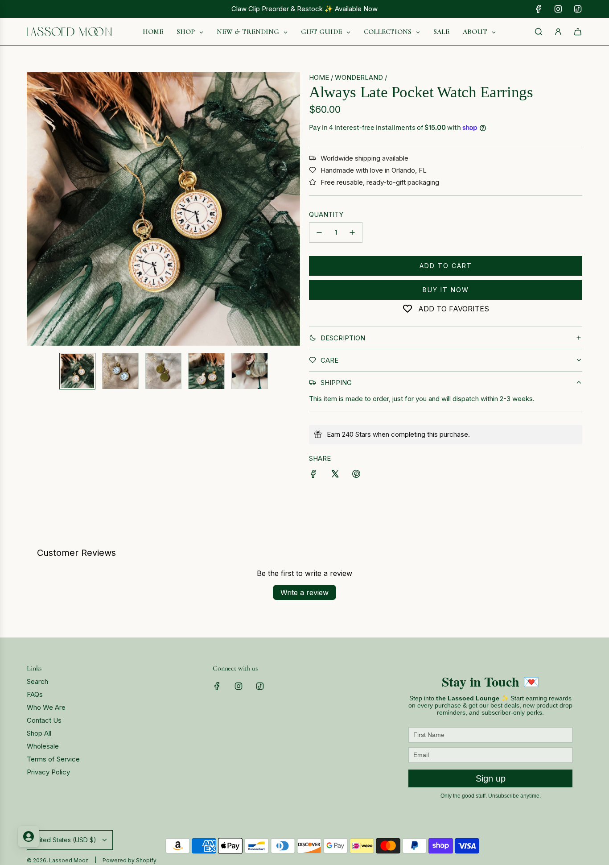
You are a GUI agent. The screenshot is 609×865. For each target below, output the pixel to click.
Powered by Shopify (129, 860)
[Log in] (558, 31)
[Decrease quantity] (319, 232)
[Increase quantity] (352, 232)
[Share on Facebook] (313, 475)
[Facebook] (538, 8)
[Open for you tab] (28, 836)
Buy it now (446, 290)
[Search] (538, 31)
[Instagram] (558, 8)
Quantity (326, 214)
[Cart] (578, 31)
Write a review (304, 592)
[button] (34, 209)
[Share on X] (335, 475)
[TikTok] (578, 8)
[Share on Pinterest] (356, 475)
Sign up (491, 778)
